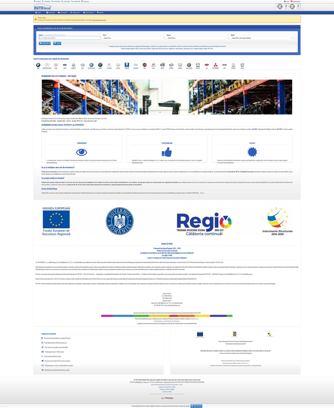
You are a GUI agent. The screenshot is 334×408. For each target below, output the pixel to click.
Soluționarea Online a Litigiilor (167, 389)
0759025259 (79, 124)
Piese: (104, 35)
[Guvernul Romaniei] (235, 334)
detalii (187, 406)
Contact (101, 13)
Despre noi (52, 13)
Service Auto (76, 13)
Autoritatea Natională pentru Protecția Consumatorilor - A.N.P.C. (167, 385)
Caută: (52, 35)
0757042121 (68, 124)
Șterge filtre (46, 43)
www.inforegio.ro (158, 321)
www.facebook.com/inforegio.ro (172, 321)
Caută (58, 43)
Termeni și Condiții (167, 392)
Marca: (169, 35)
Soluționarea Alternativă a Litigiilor (167, 387)
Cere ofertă (63, 13)
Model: (233, 35)
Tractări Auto (90, 13)
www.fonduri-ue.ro (194, 319)
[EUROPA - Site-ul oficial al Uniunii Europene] (201, 334)
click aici (202, 193)
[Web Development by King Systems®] (167, 398)
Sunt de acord (197, 406)
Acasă (39, 13)
